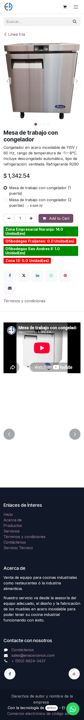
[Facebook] (9, 275)
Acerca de (13, 520)
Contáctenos (15, 542)
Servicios (12, 531)
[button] (7, 81)
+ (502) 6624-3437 (28, 661)
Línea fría (16, 34)
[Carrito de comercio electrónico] (64, 6)
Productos (13, 525)
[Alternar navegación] (75, 7)
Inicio (8, 514)
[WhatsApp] (51, 275)
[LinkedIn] (37, 275)
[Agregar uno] (31, 218)
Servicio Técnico (18, 547)
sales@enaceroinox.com (33, 655)
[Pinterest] (65, 275)
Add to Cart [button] (58, 218)
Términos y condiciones (25, 301)
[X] (23, 275)
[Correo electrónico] (9, 287)
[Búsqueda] (74, 21)
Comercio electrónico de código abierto (42, 713)
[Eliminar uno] (9, 218)
